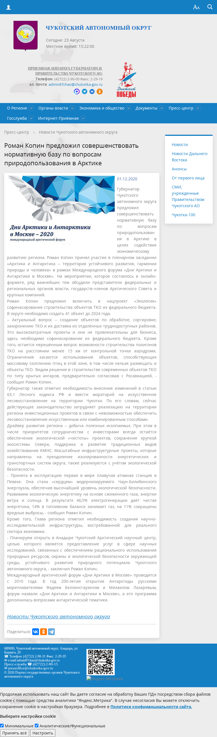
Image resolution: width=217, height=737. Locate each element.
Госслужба (17, 118)
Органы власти (53, 108)
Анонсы (179, 169)
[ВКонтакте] (35, 631)
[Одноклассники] (43, 631)
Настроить (42, 733)
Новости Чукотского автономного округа (78, 132)
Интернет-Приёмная (58, 118)
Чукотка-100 (183, 214)
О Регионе (17, 108)
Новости (180, 144)
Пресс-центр (181, 108)
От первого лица (188, 178)
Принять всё (14, 733)
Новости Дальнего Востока (189, 156)
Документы (146, 108)
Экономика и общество (101, 108)
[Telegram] (51, 631)
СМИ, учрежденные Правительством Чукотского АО (188, 196)
